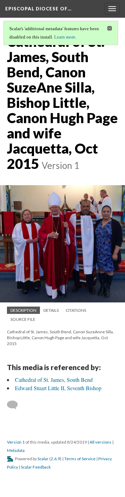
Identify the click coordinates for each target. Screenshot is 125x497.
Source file (22, 319)
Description (23, 310)
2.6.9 (55, 458)
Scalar (43, 458)
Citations (76, 310)
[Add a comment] (15, 405)
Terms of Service (79, 458)
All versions (100, 442)
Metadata (16, 450)
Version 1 (16, 442)
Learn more (64, 37)
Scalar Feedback (36, 467)
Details (51, 310)
